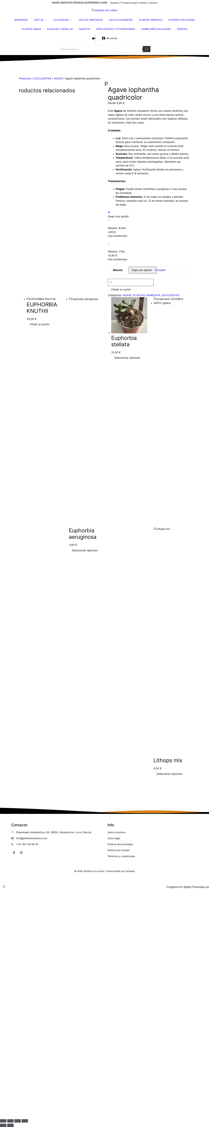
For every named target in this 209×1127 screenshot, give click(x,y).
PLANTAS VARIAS (31, 29)
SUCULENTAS (61, 19)
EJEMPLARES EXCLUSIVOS (156, 29)
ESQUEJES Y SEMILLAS (60, 29)
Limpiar (161, 270)
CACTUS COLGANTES (121, 19)
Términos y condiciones (121, 856)
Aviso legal (114, 838)
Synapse (130, 871)
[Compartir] (17, 1121)
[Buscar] (146, 49)
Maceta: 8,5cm (117, 228)
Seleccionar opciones (85, 550)
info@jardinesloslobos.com (31, 838)
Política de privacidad (120, 844)
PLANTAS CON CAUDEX (182, 19)
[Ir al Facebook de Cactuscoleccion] (14, 852)
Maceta (118, 270)
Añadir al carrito (121, 289)
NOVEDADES (21, 19)
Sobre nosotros (116, 832)
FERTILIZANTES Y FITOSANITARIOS (115, 29)
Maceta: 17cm (116, 251)
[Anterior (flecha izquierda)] (3, 1125)
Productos (25, 78)
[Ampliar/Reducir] (3, 1121)
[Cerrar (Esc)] (25, 1121)
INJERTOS (84, 29)
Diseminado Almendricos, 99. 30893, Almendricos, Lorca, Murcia (53, 832)
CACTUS (38, 19)
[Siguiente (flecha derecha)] (10, 1125)
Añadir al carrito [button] (39, 324)
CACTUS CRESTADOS (91, 19)
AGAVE (58, 78)
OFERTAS (182, 29)
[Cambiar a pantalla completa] (10, 1121)
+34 (19, 844)
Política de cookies (119, 850)
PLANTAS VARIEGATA (150, 19)
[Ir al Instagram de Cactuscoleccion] (21, 852)
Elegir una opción (118, 216)
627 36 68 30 (30, 844)
